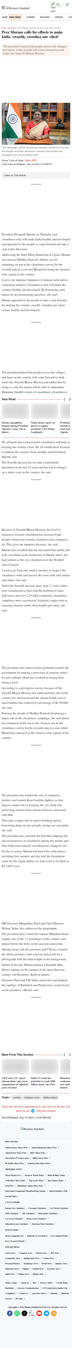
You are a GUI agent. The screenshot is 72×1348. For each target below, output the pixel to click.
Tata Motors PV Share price (17, 1158)
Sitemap (54, 1293)
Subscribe (65, 1293)
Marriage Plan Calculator (43, 1224)
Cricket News (48, 1258)
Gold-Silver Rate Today (15, 1180)
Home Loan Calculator (36, 1219)
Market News (41, 1253)
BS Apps (19, 1298)
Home (5, 17)
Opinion (59, 17)
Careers (8, 1298)
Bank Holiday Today (56, 1175)
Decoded (45, 17)
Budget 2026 (38, 1274)
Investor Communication (28, 1288)
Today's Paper (11, 1283)
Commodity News (12, 1258)
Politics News (23, 1274)
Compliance (10, 1293)
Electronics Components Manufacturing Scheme (25, 1191)
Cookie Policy (62, 1283)
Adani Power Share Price (16, 1153)
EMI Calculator (12, 1213)
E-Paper (31, 17)
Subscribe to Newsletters (37, 1236)
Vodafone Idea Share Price (38, 1163)
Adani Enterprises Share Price (44, 1147)
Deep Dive (9, 1186)
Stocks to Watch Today (34, 1175)
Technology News (30, 1263)
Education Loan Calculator (16, 1224)
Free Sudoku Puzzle (59, 1236)
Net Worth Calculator (59, 1208)
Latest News (10, 1253)
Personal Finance (12, 1263)
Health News (38, 1269)
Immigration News (31, 1258)
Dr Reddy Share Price (14, 1163)
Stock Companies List (14, 1236)
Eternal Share (11, 1196)
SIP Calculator (28, 1213)
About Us (25, 1283)
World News (47, 1263)
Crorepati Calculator (37, 1208)
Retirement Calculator (47, 1213)
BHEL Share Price (40, 1158)
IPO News (55, 1253)
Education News (12, 1269)
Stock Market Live (13, 1175)
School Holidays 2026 (58, 1191)
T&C (35, 1283)
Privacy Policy (46, 1283)
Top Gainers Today (56, 1180)
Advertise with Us (39, 1293)
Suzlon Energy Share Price (16, 1147)
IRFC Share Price (37, 1153)
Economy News (53, 1269)
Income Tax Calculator (15, 1208)
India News (15, 17)
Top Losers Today (36, 1180)
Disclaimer (9, 1288)
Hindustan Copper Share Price (30, 1186)
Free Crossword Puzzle (15, 1241)
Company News (25, 1253)
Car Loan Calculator (14, 1219)
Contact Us (23, 1293)
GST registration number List (54, 1288)
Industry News (61, 1263)
